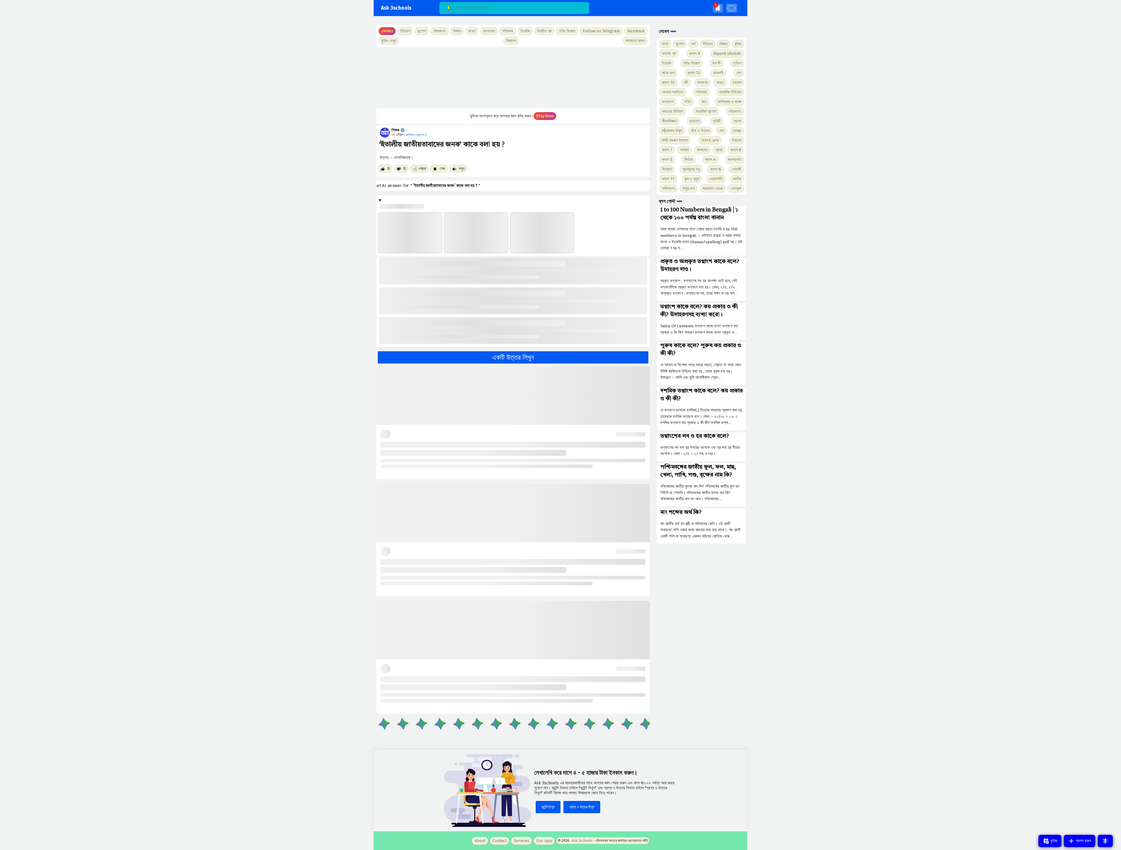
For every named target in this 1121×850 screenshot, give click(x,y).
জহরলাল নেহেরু (713, 188)
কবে (704, 101)
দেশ (738, 72)
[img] (718, 8)
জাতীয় (737, 178)
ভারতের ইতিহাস (672, 111)
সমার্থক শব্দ (669, 53)
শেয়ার (422, 168)
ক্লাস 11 (668, 178)
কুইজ (737, 43)
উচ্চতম (736, 140)
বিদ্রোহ (667, 169)
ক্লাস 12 (693, 72)
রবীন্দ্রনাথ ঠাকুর (672, 130)
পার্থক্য (684, 149)
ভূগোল (680, 43)
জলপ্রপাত (734, 159)
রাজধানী (718, 72)
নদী (686, 82)
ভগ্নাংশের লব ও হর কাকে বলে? (694, 436)
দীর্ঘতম (688, 159)
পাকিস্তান (668, 188)
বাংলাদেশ (667, 101)
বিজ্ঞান (723, 43)
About (479, 840)
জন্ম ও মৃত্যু (692, 178)
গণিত (687, 101)
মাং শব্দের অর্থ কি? (681, 512)
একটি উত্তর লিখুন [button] (513, 357)
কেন (721, 130)
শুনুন (461, 168)
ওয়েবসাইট (716, 178)
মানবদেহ (702, 149)
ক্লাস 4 (710, 159)
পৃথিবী (716, 121)
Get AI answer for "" (428, 185)
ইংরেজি (525, 31)
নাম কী (716, 63)
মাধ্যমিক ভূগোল (706, 111)
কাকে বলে (668, 72)
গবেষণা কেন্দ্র (710, 140)
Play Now (544, 116)
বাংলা (665, 43)
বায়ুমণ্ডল (689, 188)
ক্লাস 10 (668, 82)
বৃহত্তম (694, 121)
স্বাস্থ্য (737, 130)
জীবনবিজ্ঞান (669, 121)
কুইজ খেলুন (388, 40)
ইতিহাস (708, 43)
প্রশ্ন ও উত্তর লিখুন (581, 807)
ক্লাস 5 (667, 159)
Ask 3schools (396, 8)
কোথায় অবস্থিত (673, 92)
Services (521, 840)
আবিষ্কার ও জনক (729, 101)
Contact (499, 840)
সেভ (441, 168)
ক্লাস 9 (694, 53)
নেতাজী (736, 169)
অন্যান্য (702, 82)
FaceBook (636, 31)
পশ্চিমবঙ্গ (507, 31)
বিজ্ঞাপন (511, 40)
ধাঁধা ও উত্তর (700, 130)
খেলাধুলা (735, 188)
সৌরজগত (735, 111)
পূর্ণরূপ (737, 63)
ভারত (720, 82)
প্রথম (737, 121)
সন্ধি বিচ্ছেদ (567, 31)
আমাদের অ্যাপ (635, 40)
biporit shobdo (727, 53)
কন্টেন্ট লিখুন (548, 807)
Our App (544, 840)
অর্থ (693, 43)
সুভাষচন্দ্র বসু (691, 169)
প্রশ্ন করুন (1083, 840)
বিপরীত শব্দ (544, 31)
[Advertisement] (513, 77)
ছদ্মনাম (737, 82)
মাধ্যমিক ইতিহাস (730, 92)
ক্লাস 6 (715, 169)
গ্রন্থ (719, 149)
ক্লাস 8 (735, 149)
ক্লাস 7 (667, 149)
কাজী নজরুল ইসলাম (675, 140)
